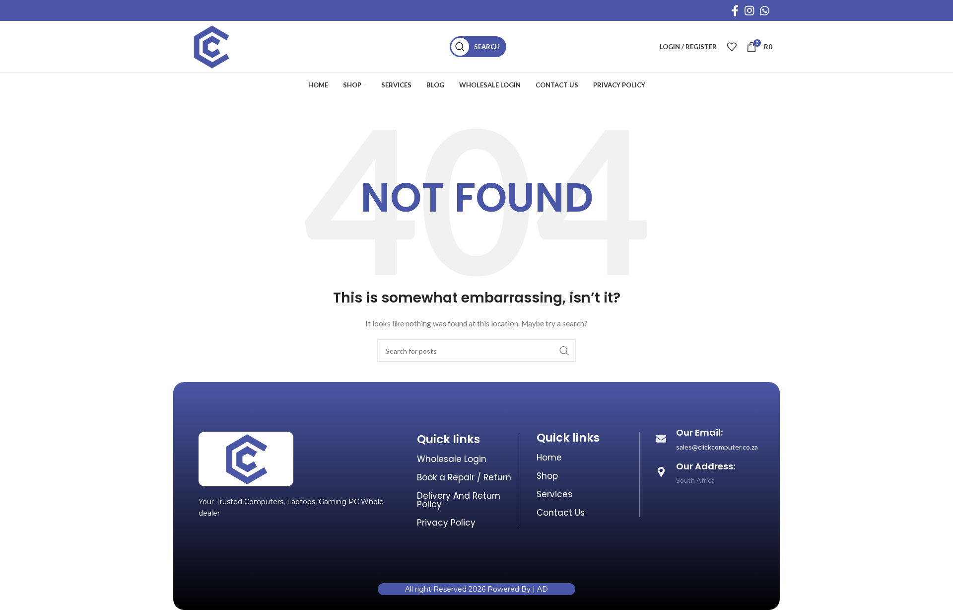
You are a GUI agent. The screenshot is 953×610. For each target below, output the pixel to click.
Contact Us (561, 513)
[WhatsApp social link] (764, 10)
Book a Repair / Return (464, 477)
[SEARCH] (564, 350)
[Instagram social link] (749, 10)
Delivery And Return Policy (458, 500)
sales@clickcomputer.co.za (717, 447)
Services (554, 494)
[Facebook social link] (735, 10)
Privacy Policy (446, 523)
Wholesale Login (451, 459)
